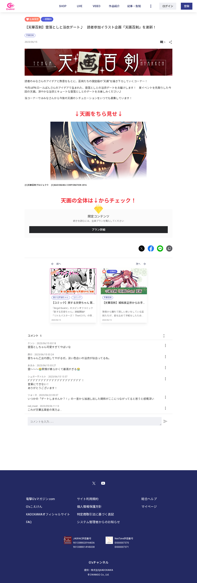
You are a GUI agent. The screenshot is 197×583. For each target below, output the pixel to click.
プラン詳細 (98, 229)
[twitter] (143, 248)
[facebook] (152, 248)
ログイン (167, 6)
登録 (186, 6)
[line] (161, 248)
